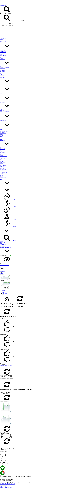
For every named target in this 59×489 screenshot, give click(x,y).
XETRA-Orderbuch (3, 120)
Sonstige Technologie (3, 177)
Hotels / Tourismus (2, 162)
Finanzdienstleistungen (3, 156)
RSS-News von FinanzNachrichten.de (5, 488)
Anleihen (14, 206)
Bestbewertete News (3, 52)
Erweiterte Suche (3, 38)
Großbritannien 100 (3, 74)
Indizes (1, 66)
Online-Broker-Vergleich (3, 112)
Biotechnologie (2, 150)
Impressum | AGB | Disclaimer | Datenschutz (6, 487)
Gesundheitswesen (2, 157)
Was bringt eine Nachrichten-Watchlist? (5, 245)
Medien (1, 93)
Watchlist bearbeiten (3, 244)
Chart (3, 292)
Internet (1, 164)
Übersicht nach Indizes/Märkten (4, 67)
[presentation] (2, 294)
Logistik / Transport (3, 168)
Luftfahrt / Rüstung (3, 169)
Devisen (14, 226)
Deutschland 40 (2, 68)
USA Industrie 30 (2, 71)
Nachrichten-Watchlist (3, 242)
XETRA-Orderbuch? (3, 121)
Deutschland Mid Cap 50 (3, 69)
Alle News (1, 42)
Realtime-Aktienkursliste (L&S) (4, 111)
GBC (1, 393)
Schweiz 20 (2, 75)
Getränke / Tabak (2, 158)
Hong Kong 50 (2, 77)
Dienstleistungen (2, 152)
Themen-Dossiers (2, 59)
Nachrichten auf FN (3, 41)
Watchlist (14, 240)
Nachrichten (2, 40)
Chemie (1, 151)
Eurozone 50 (2, 73)
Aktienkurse (2, 109)
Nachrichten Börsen (3, 484)
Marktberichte (2, 54)
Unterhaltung (2, 178)
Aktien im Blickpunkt (3, 50)
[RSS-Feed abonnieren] (6, 301)
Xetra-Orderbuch (4, 293)
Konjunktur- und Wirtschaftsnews (5, 53)
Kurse (3, 291)
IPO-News (1, 57)
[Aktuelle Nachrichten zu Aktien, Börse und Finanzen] (3, 5)
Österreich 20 (2, 138)
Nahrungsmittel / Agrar (3, 172)
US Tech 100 (2, 135)
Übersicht (1, 241)
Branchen (1, 147)
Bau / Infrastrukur (2, 149)
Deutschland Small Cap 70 (4, 131)
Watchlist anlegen (2, 246)
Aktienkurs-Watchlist (3, 243)
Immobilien (1, 163)
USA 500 (1, 134)
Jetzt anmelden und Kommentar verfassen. (6, 365)
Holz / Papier (2, 161)
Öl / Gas (1, 174)
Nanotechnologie (2, 171)
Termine (1, 58)
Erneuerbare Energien (3, 154)
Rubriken (1, 49)
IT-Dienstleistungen (3, 165)
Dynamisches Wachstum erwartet (9, 307)
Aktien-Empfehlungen (9, 484)
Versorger (1, 179)
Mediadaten (9, 485)
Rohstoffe (1, 175)
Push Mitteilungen (3, 255)
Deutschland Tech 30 (3, 70)
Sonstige (1, 273)
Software (1, 176)
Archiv (1, 94)
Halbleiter (1, 159)
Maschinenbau (2, 170)
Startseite (1, 39)
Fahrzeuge (1, 155)
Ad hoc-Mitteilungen (3, 51)
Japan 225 (1, 76)
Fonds (14, 199)
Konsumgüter (2, 166)
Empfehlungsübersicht (3, 55)
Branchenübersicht (2, 85)
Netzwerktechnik (2, 173)
